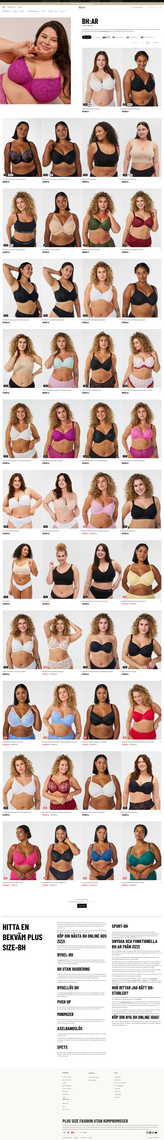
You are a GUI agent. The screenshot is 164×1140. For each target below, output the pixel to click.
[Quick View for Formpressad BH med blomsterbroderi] (41, 179)
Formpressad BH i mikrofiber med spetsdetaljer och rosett (59, 742)
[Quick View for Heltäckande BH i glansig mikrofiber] (160, 249)
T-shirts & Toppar (67, 1077)
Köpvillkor (76, 1137)
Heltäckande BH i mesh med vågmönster (54, 882)
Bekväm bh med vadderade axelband (53, 320)
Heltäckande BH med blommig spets (53, 671)
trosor (129, 980)
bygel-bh (61, 960)
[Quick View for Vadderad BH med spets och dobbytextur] (160, 601)
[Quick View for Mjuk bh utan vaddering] (121, 179)
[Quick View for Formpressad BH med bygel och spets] (160, 882)
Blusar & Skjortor (67, 1080)
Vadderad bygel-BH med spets (91, 249)
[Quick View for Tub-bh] (41, 390)
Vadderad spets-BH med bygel (91, 109)
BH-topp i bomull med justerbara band (14, 249)
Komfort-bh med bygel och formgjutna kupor (16, 320)
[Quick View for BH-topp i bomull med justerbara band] (41, 249)
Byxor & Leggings (67, 1085)
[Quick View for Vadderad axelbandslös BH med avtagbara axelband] (121, 671)
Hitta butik (117, 1088)
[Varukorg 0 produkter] (160, 7)
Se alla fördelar (92, 1080)
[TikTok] (153, 1132)
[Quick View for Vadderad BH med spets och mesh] (41, 742)
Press (64, 1106)
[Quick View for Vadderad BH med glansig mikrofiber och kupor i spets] (160, 742)
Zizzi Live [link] (63, 11)
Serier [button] (43, 11)
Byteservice (118, 1080)
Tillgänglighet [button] (118, 1094)
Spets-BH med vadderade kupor (91, 390)
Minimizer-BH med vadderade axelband (93, 320)
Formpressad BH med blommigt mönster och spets (137, 390)
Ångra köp (117, 1097)
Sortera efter (155, 42)
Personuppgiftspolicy (67, 1137)
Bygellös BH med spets (128, 531)
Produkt (142, 42)
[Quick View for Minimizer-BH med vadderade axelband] (121, 320)
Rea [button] (56, 11)
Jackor (64, 1082)
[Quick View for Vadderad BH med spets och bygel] (81, 460)
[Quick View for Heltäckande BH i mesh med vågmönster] (81, 882)
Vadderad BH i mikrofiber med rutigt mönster (55, 179)
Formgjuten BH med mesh (129, 812)
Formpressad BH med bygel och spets (133, 882)
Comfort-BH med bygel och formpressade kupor (17, 812)
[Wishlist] (119, 50)
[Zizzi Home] (82, 7)
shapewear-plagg (135, 980)
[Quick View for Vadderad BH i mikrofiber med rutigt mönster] (81, 179)
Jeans (64, 1097)
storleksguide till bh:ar (104, 31)
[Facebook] (150, 1132)
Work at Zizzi (66, 1109)
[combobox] (138, 7)
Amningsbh (6, 601)
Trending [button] (22, 11)
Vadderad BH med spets (129, 671)
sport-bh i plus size (131, 935)
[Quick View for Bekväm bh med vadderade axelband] (81, 320)
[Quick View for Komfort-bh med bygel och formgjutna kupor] (41, 320)
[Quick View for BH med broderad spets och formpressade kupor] (81, 812)
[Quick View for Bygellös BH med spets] (160, 531)
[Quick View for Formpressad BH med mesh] (41, 531)
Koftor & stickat (67, 1088)
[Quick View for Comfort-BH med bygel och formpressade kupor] (41, 812)
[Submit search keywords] (132, 7)
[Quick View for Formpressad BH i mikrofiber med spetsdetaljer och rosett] (81, 742)
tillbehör (145, 980)
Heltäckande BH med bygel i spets (13, 882)
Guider (20, 7)
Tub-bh (5, 390)
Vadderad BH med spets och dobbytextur (134, 601)
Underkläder (66, 1094)
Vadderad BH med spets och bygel (52, 460)
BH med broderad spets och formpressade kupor (56, 812)
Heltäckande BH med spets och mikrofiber (94, 742)
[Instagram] (147, 1132)
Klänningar (65, 1091)
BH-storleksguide (119, 1085)
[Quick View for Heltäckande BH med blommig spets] (81, 671)
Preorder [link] (50, 11)
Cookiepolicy (84, 1137)
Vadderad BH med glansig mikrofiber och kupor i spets (138, 742)
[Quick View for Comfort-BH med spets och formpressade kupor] (41, 460)
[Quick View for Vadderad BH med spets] (160, 671)
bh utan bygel (67, 993)
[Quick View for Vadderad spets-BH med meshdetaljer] (121, 812)
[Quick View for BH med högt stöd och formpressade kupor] (121, 460)
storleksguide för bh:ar (126, 1002)
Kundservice (118, 1077)
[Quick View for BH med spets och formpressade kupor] (160, 460)
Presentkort (118, 1091)
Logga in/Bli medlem (94, 1077)
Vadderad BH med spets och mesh (13, 742)
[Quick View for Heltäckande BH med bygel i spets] (41, 882)
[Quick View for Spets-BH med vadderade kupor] (121, 390)
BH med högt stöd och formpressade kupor (95, 460)
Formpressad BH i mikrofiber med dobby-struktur (57, 390)
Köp (4, 7)
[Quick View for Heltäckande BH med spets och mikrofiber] (121, 742)
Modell (147, 42)
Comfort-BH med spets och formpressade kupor (17, 460)
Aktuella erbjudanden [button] (33, 11)
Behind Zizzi (66, 1103)
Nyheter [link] (15, 11)
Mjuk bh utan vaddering (89, 179)
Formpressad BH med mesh (11, 531)
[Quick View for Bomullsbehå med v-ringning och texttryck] (121, 601)
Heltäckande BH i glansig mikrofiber (132, 249)
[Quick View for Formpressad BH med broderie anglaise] (41, 671)
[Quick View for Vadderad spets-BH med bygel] (121, 109)
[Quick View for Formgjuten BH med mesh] (160, 812)
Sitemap (90, 1137)
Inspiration (11, 7)
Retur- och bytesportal (120, 1082)
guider (139, 999)
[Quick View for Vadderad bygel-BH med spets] (121, 249)
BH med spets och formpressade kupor (133, 460)
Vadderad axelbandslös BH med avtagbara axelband (97, 671)
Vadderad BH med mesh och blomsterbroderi (95, 531)
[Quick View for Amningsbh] (41, 601)
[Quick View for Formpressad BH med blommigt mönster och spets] (160, 390)
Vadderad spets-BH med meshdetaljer (93, 812)
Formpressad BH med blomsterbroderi (14, 179)
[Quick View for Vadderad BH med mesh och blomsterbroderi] (121, 531)
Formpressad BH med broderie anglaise (14, 671)
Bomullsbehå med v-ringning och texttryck (95, 601)
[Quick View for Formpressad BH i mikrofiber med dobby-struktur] (81, 390)
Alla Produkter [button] (6, 11)
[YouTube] (156, 1132)
